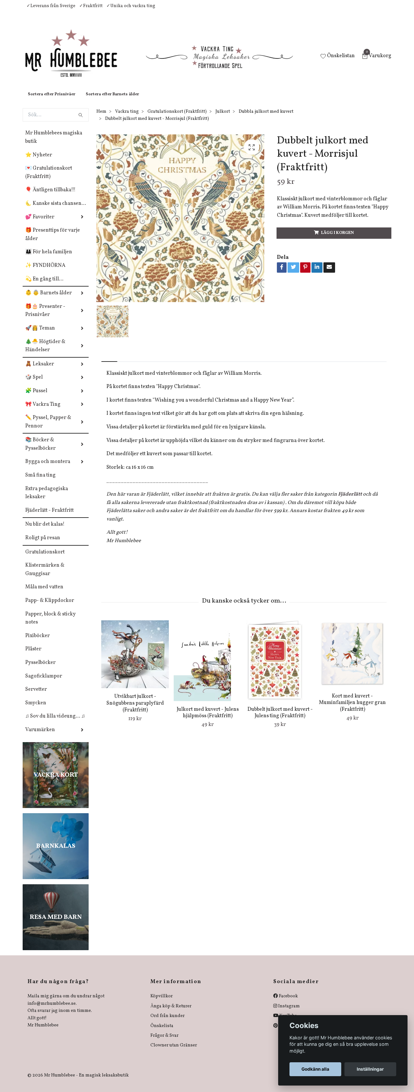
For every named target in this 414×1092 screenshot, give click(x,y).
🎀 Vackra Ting (42, 411)
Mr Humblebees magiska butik (53, 144)
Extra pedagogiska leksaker (46, 499)
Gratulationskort (45, 558)
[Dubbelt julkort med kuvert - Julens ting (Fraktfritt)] (280, 667)
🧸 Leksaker (39, 370)
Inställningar (370, 1069)
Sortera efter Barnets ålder (112, 101)
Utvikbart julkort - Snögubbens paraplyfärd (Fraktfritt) (135, 709)
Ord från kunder (167, 1022)
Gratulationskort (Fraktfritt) (177, 118)
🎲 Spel (34, 383)
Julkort (222, 118)
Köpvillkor (161, 1003)
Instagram (288, 1013)
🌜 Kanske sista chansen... (55, 210)
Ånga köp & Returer (170, 1013)
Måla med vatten (44, 593)
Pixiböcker (37, 642)
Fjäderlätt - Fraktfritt (49, 516)
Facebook (288, 1003)
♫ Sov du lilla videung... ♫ (55, 722)
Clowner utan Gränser (173, 1052)
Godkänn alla (315, 1069)
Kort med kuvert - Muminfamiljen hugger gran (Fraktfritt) (352, 709)
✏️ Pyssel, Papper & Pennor (48, 428)
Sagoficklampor (43, 682)
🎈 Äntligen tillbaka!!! (50, 196)
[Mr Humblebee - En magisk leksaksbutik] (76, 60)
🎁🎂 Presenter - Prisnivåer (45, 317)
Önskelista (161, 1032)
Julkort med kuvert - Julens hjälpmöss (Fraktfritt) (208, 719)
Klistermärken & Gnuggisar (44, 576)
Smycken (35, 709)
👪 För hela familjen (48, 258)
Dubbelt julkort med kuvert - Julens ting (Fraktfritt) (280, 719)
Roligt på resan (42, 544)
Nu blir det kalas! (45, 530)
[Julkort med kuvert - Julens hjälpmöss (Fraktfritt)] (207, 667)
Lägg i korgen (337, 239)
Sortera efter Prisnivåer (51, 101)
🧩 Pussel (36, 397)
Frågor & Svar (164, 1042)
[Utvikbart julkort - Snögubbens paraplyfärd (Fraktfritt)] (135, 661)
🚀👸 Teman (40, 334)
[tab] (109, 362)
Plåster (33, 655)
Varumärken (40, 736)
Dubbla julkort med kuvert (266, 118)
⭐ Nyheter (38, 161)
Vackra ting (127, 118)
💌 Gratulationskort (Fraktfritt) (48, 179)
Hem (101, 118)
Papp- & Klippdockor (49, 607)
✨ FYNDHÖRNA (45, 272)
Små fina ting (40, 481)
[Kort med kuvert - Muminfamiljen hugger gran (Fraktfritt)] (352, 660)
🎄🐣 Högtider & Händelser (45, 352)
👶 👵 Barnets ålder (48, 299)
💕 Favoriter (39, 223)
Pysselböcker (40, 669)
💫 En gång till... (44, 285)
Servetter (36, 695)
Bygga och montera (47, 468)
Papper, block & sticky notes (50, 625)
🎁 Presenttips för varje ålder (52, 241)
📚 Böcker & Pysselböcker (40, 450)
